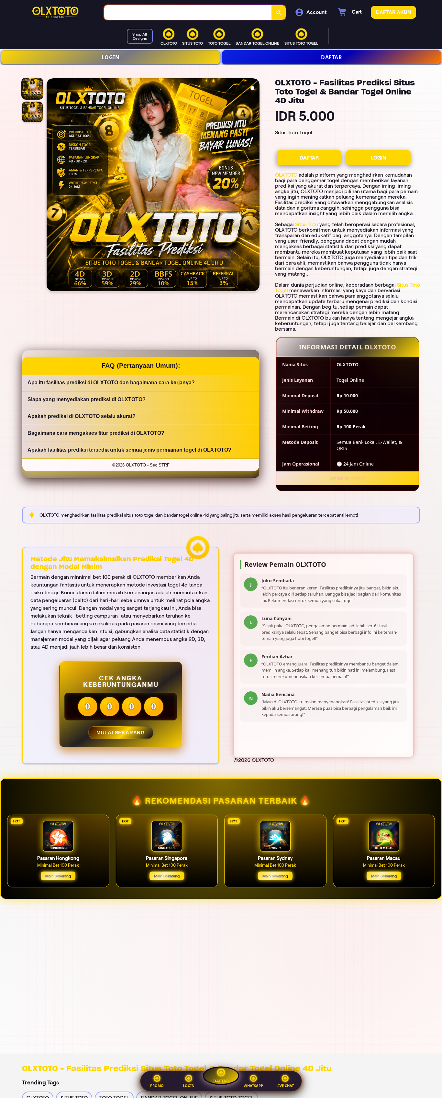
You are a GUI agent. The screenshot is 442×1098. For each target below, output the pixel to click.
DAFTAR (331, 57)
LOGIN (111, 57)
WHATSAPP (253, 1085)
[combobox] (188, 12)
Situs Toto (306, 224)
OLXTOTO (286, 175)
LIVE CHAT (285, 1085)
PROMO (157, 1085)
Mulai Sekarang (120, 732)
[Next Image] (254, 185)
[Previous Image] (52, 185)
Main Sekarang (58, 876)
